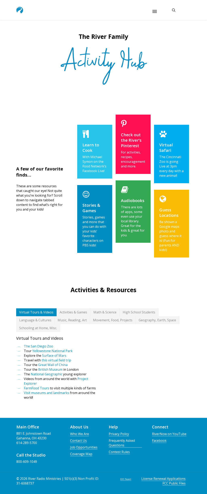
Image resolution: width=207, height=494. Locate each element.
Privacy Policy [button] (119, 434)
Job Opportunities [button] (83, 447)
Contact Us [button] (78, 440)
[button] (36, 312)
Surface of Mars (54, 355)
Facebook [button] (159, 440)
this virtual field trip (56, 360)
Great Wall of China (53, 365)
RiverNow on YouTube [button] (169, 434)
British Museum (50, 369)
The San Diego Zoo (38, 346)
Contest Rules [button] (119, 452)
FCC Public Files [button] (174, 483)
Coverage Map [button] (81, 454)
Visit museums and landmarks (46, 393)
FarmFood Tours (36, 388)
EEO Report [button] (125, 479)
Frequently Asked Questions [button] (122, 442)
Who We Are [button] (79, 434)
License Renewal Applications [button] (163, 478)
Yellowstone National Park (52, 351)
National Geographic (46, 374)
